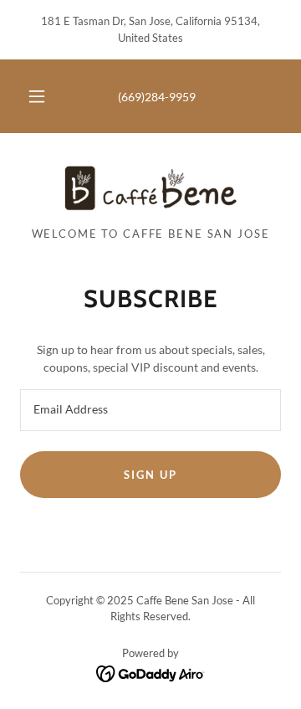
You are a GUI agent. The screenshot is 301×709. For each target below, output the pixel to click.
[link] (150, 186)
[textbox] (150, 410)
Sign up (150, 474)
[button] (37, 96)
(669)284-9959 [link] (157, 97)
